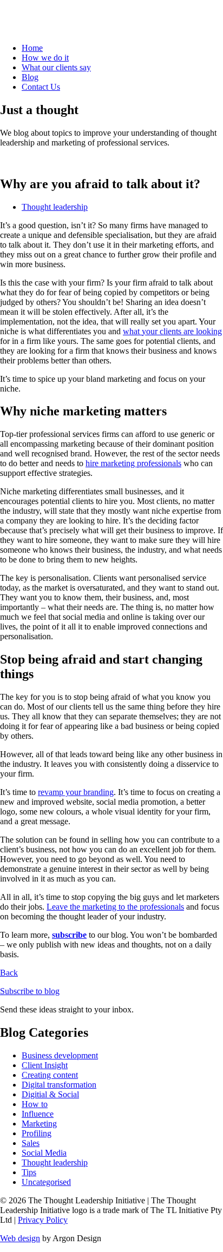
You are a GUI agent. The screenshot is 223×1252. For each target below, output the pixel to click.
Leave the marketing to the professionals (115, 906)
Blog (30, 77)
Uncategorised (46, 1182)
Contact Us (41, 86)
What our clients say (56, 67)
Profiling (36, 1133)
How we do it (45, 57)
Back (9, 972)
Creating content (50, 1074)
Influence (38, 1113)
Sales (31, 1143)
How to (35, 1104)
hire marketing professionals (133, 463)
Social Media (44, 1152)
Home (32, 47)
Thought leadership (55, 206)
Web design (20, 1238)
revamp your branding (76, 792)
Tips (29, 1172)
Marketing (39, 1123)
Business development (60, 1055)
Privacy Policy (43, 1219)
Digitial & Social (50, 1094)
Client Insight (45, 1065)
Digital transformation (59, 1084)
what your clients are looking (172, 331)
